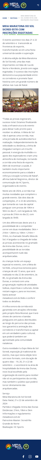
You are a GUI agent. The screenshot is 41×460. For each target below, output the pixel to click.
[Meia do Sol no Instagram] (30, 456)
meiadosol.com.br (11, 417)
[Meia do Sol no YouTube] (36, 456)
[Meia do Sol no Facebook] (23, 456)
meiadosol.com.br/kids (14, 298)
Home (5, 18)
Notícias (13, 18)
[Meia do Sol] (20, 446)
